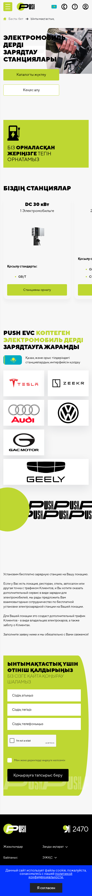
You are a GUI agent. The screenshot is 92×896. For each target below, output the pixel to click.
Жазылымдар (13, 846)
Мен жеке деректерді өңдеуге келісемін (39, 760)
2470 (81, 829)
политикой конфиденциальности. (51, 875)
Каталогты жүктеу (31, 74)
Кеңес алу (31, 90)
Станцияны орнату (37, 290)
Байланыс (10, 857)
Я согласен (46, 888)
